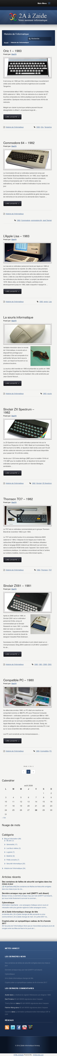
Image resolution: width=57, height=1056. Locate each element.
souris (49, 393)
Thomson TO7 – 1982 (18, 499)
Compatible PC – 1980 (18, 680)
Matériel (9, 856)
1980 (36, 664)
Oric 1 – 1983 (12, 51)
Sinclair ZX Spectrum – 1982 (18, 410)
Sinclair (39, 483)
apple (46, 301)
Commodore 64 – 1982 (19, 142)
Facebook (19, 1027)
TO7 (50, 570)
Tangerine (48, 127)
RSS (7, 1027)
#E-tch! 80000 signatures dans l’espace (28, 999)
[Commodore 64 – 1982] (28, 159)
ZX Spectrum (47, 483)
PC (50, 751)
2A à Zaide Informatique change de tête (20, 911)
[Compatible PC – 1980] (28, 696)
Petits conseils (11, 860)
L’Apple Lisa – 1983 (16, 236)
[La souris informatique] (28, 334)
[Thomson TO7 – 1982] (28, 515)
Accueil (6, 42)
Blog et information (11, 838)
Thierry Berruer (10, 1003)
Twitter (13, 1027)
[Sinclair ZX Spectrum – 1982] (28, 429)
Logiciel (9, 852)
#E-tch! (9, 840)
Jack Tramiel (47, 220)
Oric (42, 127)
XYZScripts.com (38, 1055)
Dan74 (14, 54)
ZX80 (45, 664)
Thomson (44, 570)
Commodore (25, 220)
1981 (40, 664)
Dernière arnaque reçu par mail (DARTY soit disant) (25, 893)
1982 (18, 220)
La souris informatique (18, 317)
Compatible (44, 751)
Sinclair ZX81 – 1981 (17, 585)
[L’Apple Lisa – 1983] (28, 252)
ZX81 (50, 664)
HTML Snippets (19, 1055)
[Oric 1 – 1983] (28, 67)
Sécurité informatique (14, 863)
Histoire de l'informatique (15, 127)
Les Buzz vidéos (12, 848)
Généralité (10, 844)
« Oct (4, 817)
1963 (45, 393)
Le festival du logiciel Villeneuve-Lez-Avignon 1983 (32, 995)
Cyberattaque (8, 902)
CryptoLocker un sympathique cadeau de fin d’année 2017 (26, 922)
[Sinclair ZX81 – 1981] (28, 602)
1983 (38, 127)
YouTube (24, 1027)
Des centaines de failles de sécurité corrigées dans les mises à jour (27, 882)
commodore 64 (36, 220)
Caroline (8, 1011)
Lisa (50, 301)
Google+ (30, 1027)
